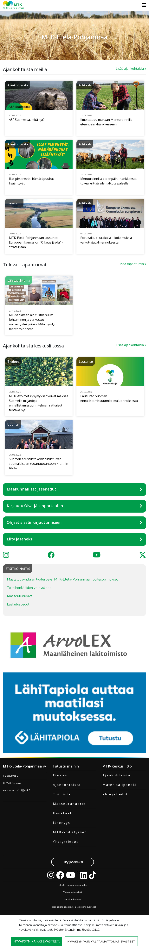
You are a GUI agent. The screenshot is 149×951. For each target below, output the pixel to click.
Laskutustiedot (18, 604)
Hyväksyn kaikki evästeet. (37, 941)
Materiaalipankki (120, 785)
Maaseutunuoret (19, 596)
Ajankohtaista (67, 785)
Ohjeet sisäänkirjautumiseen (34, 522)
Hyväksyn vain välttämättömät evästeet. (101, 941)
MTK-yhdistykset (69, 832)
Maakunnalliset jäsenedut (31, 489)
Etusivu (60, 775)
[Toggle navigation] (142, 5)
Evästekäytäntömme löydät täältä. (77, 930)
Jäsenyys (61, 823)
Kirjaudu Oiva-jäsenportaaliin (35, 505)
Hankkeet (62, 813)
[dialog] (74, 933)
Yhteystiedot (65, 842)
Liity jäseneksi (20, 539)
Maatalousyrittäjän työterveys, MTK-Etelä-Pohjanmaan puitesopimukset (62, 579)
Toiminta (62, 794)
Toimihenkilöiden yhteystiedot (30, 587)
